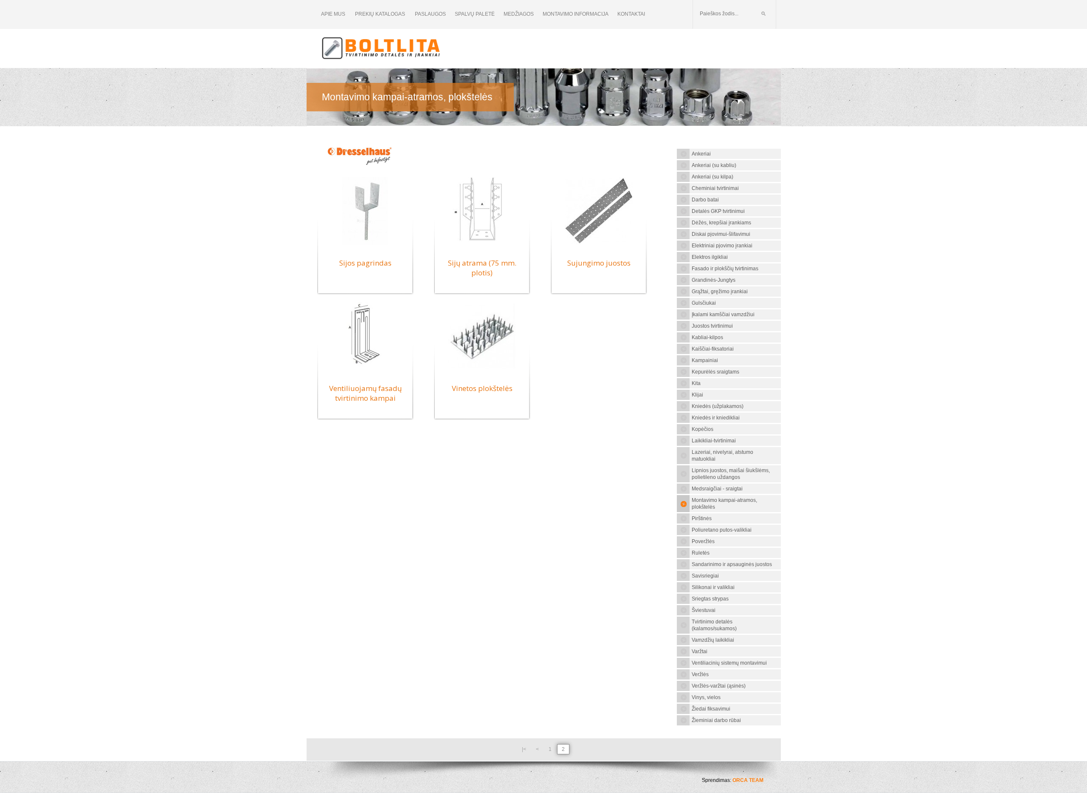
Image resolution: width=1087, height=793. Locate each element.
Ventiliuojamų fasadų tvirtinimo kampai (365, 393)
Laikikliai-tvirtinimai (714, 441)
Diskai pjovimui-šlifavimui (721, 234)
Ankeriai (701, 154)
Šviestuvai (703, 610)
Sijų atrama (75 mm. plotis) (482, 268)
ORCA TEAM (747, 780)
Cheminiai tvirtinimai (715, 188)
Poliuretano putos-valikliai (722, 530)
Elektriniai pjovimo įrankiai (722, 246)
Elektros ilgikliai (710, 257)
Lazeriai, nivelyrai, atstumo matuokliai (722, 455)
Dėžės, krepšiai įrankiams (721, 223)
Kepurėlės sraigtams (715, 372)
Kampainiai (705, 360)
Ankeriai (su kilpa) (712, 177)
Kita (696, 383)
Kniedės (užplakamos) (717, 406)
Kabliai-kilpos (707, 337)
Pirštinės (702, 518)
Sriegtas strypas (710, 599)
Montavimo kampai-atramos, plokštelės (724, 503)
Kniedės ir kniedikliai (716, 418)
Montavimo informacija (575, 14)
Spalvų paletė (475, 14)
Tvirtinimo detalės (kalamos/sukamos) (714, 625)
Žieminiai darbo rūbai (716, 720)
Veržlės (700, 674)
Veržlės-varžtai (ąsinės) (719, 686)
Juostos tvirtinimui (712, 326)
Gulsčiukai (704, 303)
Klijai (697, 395)
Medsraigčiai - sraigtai (717, 489)
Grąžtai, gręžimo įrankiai (720, 292)
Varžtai (699, 651)
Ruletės (701, 553)
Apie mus (333, 14)
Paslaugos (430, 14)
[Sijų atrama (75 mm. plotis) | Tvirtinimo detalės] (482, 244)
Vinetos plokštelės (482, 388)
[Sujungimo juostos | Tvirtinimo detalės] (598, 244)
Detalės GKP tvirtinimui (718, 211)
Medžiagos (519, 14)
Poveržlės (703, 541)
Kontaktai (631, 14)
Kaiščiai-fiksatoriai (713, 349)
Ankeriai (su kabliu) (714, 165)
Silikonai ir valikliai (713, 587)
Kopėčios (702, 429)
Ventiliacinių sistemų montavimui (729, 663)
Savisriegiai (705, 576)
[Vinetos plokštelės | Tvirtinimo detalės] (482, 370)
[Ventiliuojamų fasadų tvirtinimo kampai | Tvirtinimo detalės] (365, 370)
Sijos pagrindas (365, 263)
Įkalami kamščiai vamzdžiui (723, 314)
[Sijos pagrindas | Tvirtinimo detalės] (365, 244)
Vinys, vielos (706, 697)
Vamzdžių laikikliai (713, 640)
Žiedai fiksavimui (711, 709)
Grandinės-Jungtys (713, 280)
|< (524, 749)
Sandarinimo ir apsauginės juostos (732, 564)
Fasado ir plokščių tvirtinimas (725, 269)
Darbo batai (705, 200)
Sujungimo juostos (599, 263)
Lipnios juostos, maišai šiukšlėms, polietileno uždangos (731, 473)
